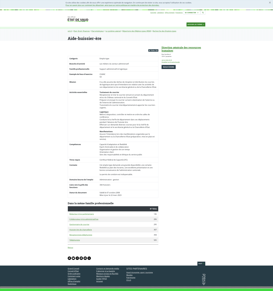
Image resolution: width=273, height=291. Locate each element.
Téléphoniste (74, 240)
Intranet (99, 281)
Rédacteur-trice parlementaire (81, 214)
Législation (160, 13)
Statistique (72, 284)
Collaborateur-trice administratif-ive (83, 219)
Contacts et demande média (107, 268)
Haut (200, 263)
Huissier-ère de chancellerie (80, 229)
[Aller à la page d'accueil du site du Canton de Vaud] (95, 19)
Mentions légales (103, 276)
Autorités (153, 13)
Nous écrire (168, 67)
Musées (129, 275)
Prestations (179, 13)
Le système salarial (113, 31)
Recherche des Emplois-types (164, 31)
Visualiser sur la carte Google (171, 62)
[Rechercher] (203, 13)
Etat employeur (97, 31)
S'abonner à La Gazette (105, 271)
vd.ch (70, 31)
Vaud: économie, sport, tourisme (139, 272)
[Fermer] (270, 2)
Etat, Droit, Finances (82, 31)
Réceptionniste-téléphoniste (80, 235)
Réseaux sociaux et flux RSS (107, 273)
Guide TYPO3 (101, 279)
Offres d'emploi (170, 13)
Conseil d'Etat (73, 271)
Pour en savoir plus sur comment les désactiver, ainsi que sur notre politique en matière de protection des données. (112, 5)
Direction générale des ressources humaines (181, 49)
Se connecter (190, 13)
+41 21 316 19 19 (167, 60)
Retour (70, 247)
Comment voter (74, 276)
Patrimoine (130, 277)
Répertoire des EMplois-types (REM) (136, 31)
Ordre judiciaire (74, 273)
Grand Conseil (73, 268)
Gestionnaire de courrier (79, 224)
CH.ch (128, 280)
